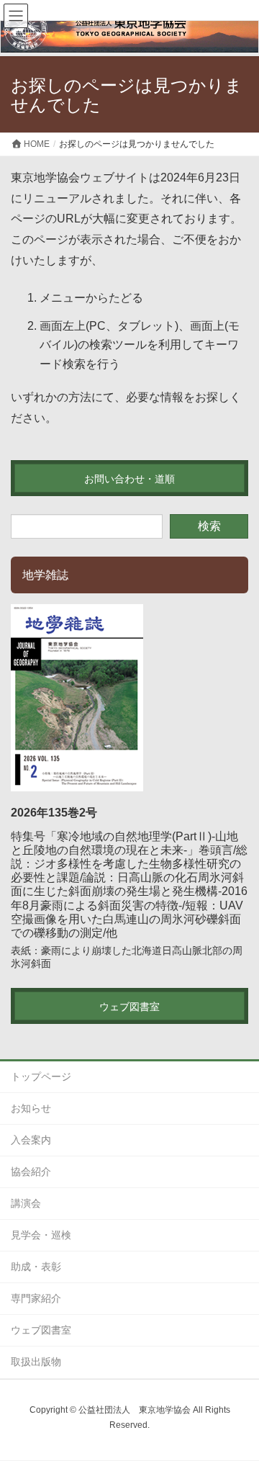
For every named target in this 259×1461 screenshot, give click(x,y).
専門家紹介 (36, 1298)
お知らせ (31, 1108)
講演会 (26, 1203)
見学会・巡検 (41, 1235)
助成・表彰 (36, 1266)
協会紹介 (31, 1171)
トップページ (41, 1076)
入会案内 (31, 1140)
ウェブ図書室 (41, 1330)
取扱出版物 (36, 1361)
